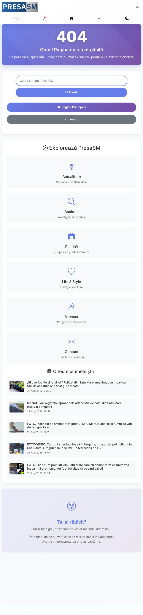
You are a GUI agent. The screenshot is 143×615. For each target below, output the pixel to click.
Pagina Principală (74, 107)
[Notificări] (43, 18)
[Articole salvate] (71, 18)
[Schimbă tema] (127, 18)
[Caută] (16, 18)
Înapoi (73, 119)
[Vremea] (99, 18)
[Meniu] (137, 6)
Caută (73, 92)
